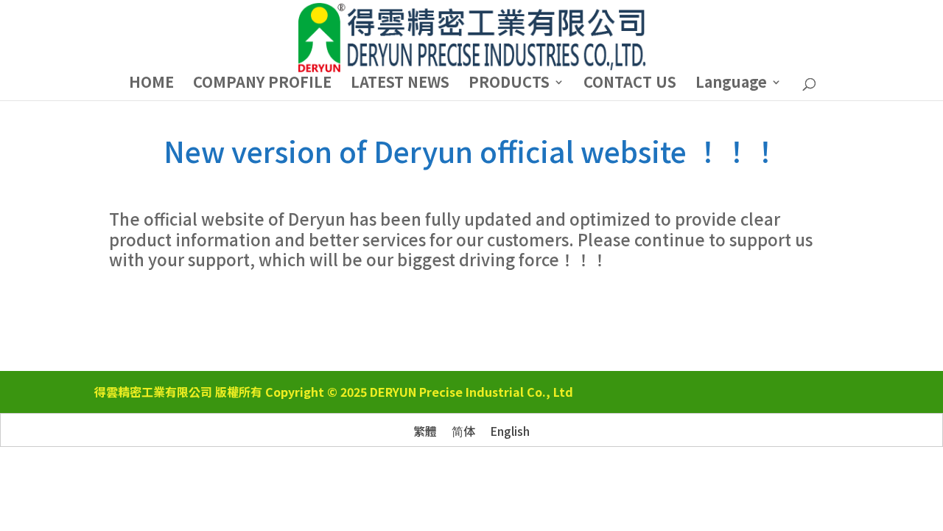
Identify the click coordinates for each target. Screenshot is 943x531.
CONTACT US (629, 84)
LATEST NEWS (400, 84)
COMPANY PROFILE (262, 84)
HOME (151, 84)
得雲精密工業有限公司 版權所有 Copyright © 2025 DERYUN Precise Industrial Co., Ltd (333, 391)
